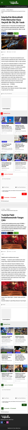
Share (5, 33)
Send (17, 33)
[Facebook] (2, 422)
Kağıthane (4, 123)
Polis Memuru (9, 93)
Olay (6, 93)
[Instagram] (7, 422)
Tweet (11, 33)
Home (4, 9)
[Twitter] (5, 422)
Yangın (4, 304)
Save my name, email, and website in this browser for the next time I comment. (13, 191)
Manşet (11, 9)
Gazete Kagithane (6, 108)
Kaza (4, 93)
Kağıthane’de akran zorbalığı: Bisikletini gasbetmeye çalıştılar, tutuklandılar (16, 6)
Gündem (17, 350)
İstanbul (8, 9)
